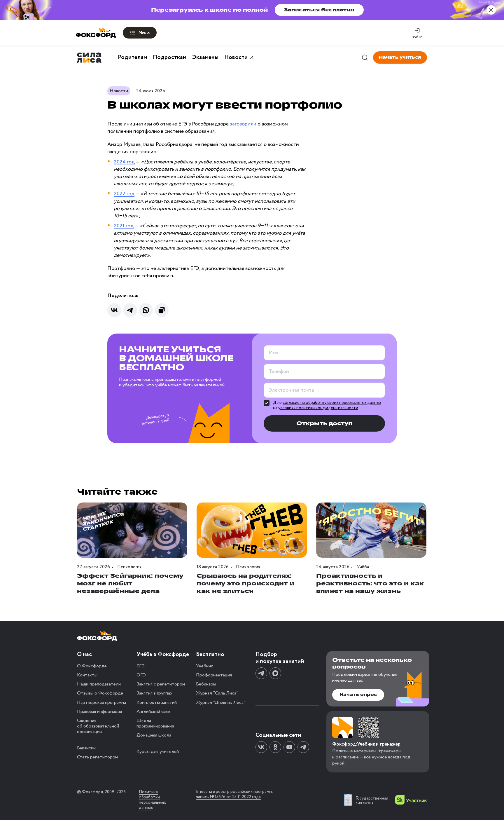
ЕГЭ (140, 666)
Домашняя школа (153, 735)
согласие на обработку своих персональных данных (332, 403)
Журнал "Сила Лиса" (217, 693)
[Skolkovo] (411, 800)
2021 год (124, 226)
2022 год (124, 194)
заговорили (243, 124)
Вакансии (86, 748)
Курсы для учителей (157, 751)
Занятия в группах (154, 693)
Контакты (87, 675)
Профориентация (214, 675)
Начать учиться (400, 57)
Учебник (204, 666)
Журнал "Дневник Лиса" (221, 702)
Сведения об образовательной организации (98, 726)
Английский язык (153, 711)
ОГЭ (141, 675)
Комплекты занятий (156, 702)
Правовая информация (99, 711)
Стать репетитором (97, 757)
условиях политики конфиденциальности (318, 408)
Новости (236, 57)
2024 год (124, 162)
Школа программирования (155, 723)
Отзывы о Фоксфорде (100, 693)
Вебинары (206, 684)
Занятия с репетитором (160, 684)
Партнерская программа (101, 702)
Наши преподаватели (99, 684)
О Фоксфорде (92, 666)
